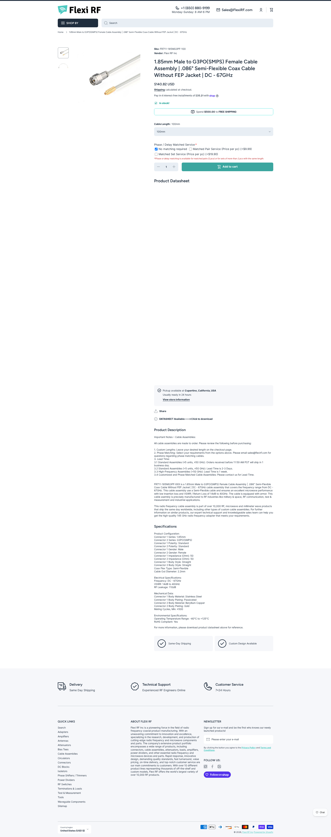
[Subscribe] (269, 739)
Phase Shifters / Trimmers (72, 775)
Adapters (63, 731)
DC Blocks (63, 766)
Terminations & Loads (70, 788)
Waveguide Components (71, 801)
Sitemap (62, 806)
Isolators (62, 771)
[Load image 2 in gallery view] (63, 65)
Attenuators (64, 745)
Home (60, 32)
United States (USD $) (72, 830)
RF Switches (65, 784)
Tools (61, 797)
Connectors (64, 762)
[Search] (105, 23)
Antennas (63, 740)
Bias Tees (63, 749)
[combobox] (187, 23)
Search (62, 727)
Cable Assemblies (68, 753)
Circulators (64, 758)
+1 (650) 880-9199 (195, 8)
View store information (176, 399)
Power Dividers (66, 779)
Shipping (159, 89)
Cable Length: (167, 123)
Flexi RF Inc (247, 832)
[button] (160, 411)
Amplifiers (63, 736)
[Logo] (79, 9)
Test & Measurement (69, 792)
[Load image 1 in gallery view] (63, 52)
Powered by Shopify (263, 832)
